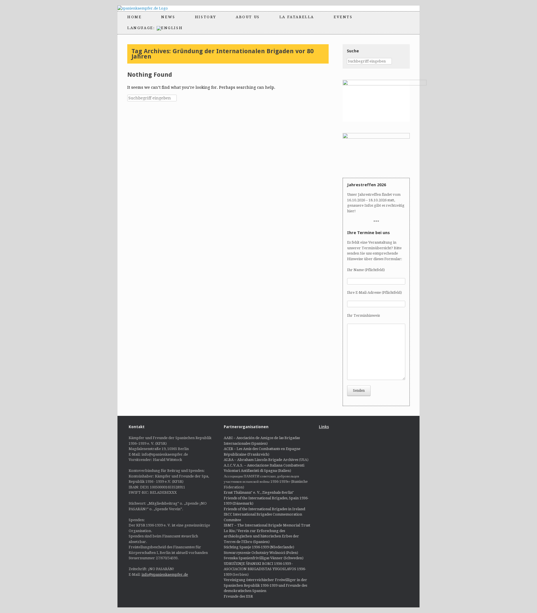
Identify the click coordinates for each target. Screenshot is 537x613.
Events (343, 17)
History (205, 17)
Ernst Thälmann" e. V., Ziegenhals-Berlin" (259, 492)
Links (324, 427)
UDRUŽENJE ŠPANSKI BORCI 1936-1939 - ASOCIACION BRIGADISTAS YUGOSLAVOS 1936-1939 (265, 569)
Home (134, 17)
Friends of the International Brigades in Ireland (264, 509)
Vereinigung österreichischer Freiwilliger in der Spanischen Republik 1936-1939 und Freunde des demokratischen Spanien (265, 585)
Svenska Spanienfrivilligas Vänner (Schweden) (263, 558)
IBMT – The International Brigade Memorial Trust (267, 525)
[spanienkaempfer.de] (147, 8)
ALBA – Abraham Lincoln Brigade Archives (261, 460)
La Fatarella (296, 17)
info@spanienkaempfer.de (165, 574)
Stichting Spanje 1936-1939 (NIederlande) (259, 547)
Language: (142, 28)
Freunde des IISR (238, 596)
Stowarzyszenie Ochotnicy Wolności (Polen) (261, 553)
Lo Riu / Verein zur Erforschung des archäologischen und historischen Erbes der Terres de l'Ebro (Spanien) (261, 536)
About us (248, 17)
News (168, 17)
